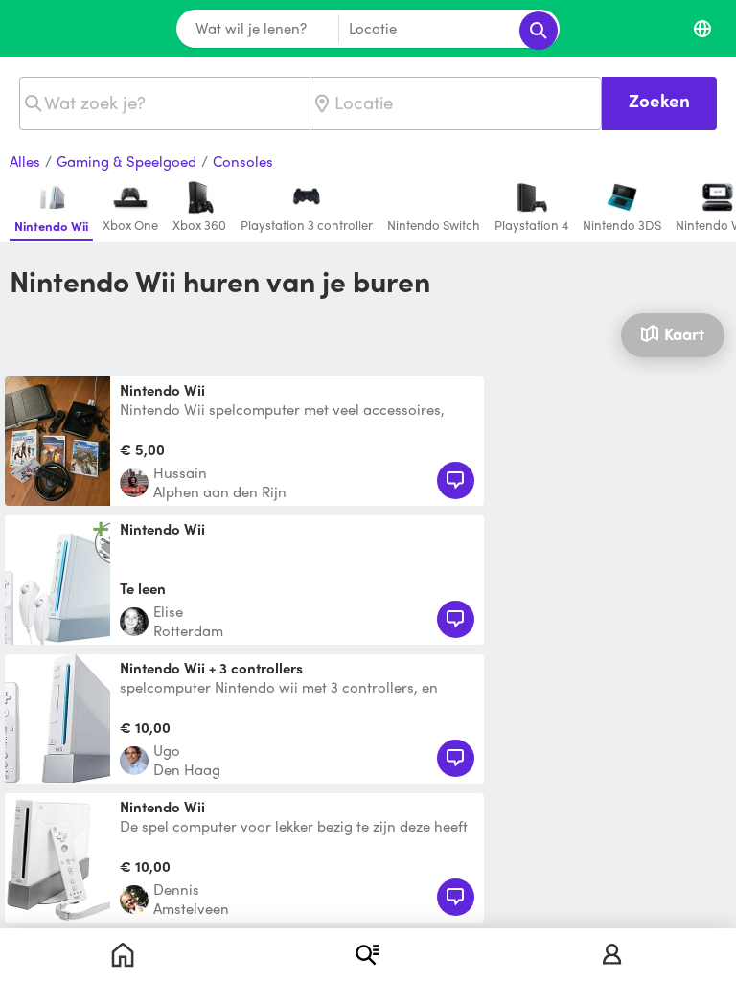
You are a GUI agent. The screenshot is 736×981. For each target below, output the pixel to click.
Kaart (684, 333)
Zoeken (659, 100)
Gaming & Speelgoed (126, 161)
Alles (25, 161)
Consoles (243, 161)
